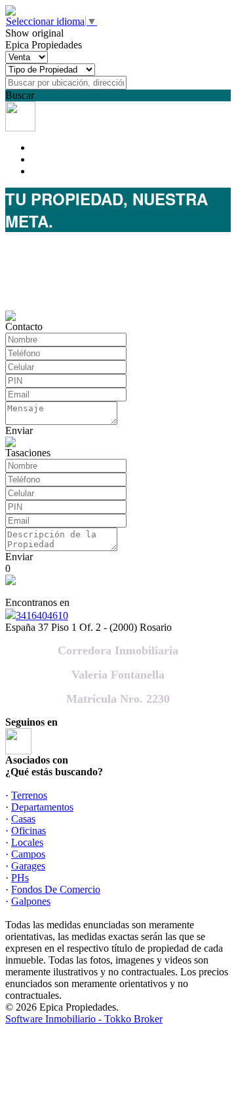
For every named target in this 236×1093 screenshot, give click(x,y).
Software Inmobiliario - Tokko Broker (84, 1018)
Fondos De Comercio (55, 889)
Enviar (19, 430)
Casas (23, 818)
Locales (27, 842)
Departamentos (42, 807)
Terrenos (29, 795)
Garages (28, 865)
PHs (20, 877)
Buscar (19, 95)
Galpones (30, 901)
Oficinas (28, 830)
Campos (28, 854)
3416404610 (42, 615)
